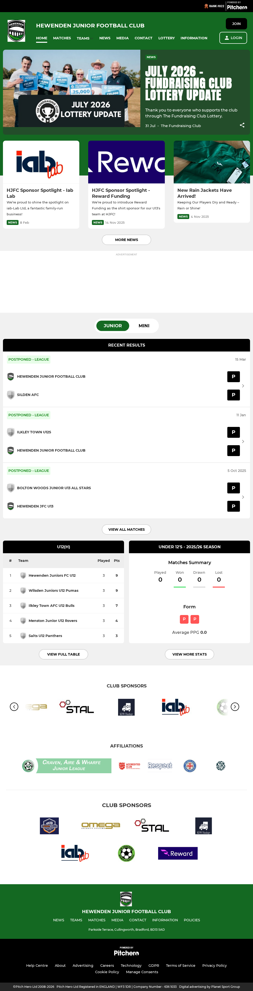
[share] (242, 125)
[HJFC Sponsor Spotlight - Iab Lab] (41, 162)
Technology (131, 965)
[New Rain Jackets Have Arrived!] (212, 162)
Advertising (83, 965)
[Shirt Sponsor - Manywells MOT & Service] (49, 826)
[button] (41, 38)
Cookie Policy (107, 972)
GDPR (153, 965)
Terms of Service (180, 965)
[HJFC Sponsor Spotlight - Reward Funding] (126, 162)
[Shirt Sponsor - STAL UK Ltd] (77, 708)
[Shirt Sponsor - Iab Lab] (176, 708)
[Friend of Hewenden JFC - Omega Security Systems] (101, 826)
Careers (107, 965)
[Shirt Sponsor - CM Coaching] (126, 854)
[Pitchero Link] (237, 8)
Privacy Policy (214, 965)
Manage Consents (142, 972)
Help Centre (37, 965)
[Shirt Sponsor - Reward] (178, 854)
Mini (144, 326)
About (60, 965)
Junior (113, 326)
